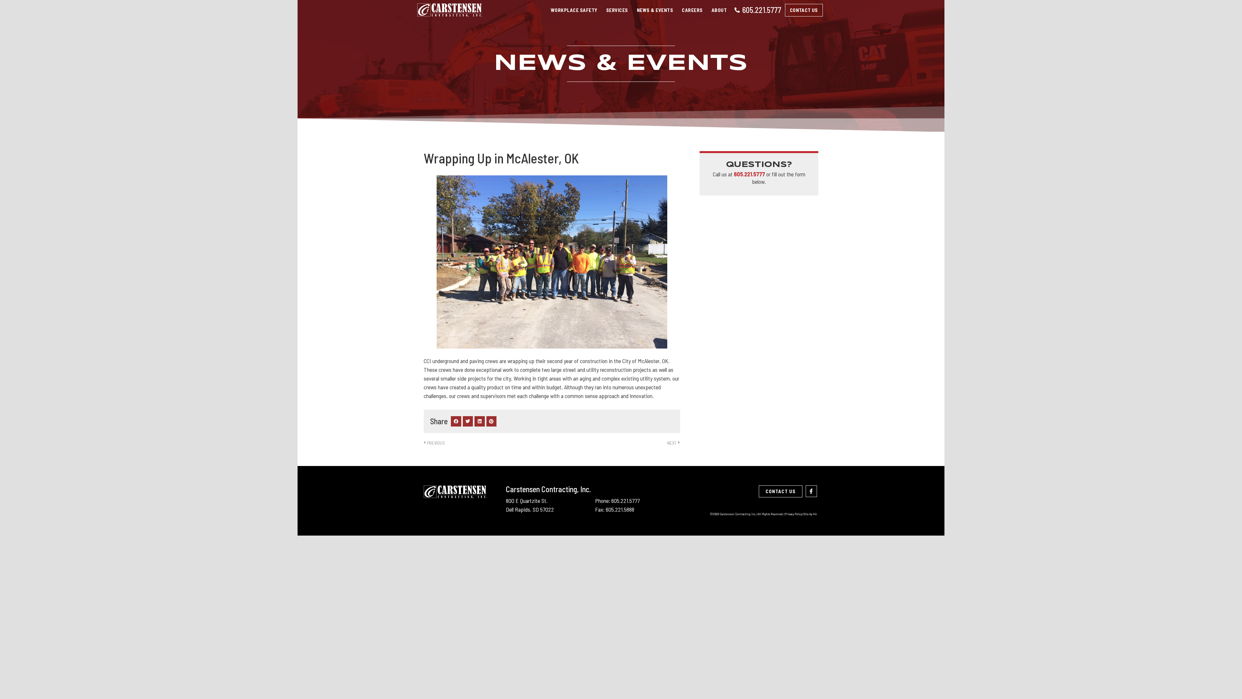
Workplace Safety (574, 10)
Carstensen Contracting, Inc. (548, 489)
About (719, 10)
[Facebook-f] (811, 491)
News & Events (655, 10)
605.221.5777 (761, 10)
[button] (456, 421)
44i (815, 514)
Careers (692, 10)
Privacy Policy (793, 514)
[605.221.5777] (737, 10)
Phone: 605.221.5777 (617, 500)
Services (617, 10)
